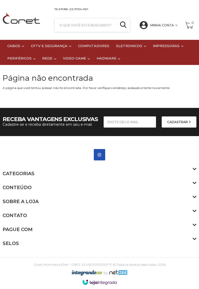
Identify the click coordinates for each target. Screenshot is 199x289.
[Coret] (21, 20)
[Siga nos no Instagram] (194, 9)
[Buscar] (123, 25)
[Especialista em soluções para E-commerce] (118, 274)
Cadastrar (178, 122)
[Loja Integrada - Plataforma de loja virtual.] (99, 282)
